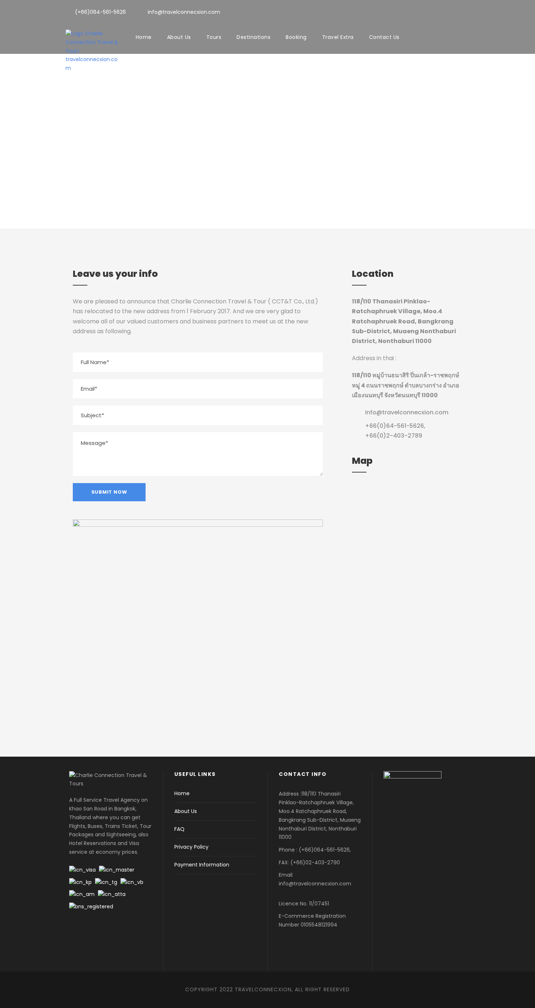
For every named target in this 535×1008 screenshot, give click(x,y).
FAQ (179, 829)
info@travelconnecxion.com (184, 12)
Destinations (253, 37)
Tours (214, 37)
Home (144, 37)
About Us (179, 37)
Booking (296, 37)
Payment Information (201, 864)
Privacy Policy (191, 846)
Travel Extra (338, 37)
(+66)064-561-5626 (100, 12)
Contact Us (384, 37)
